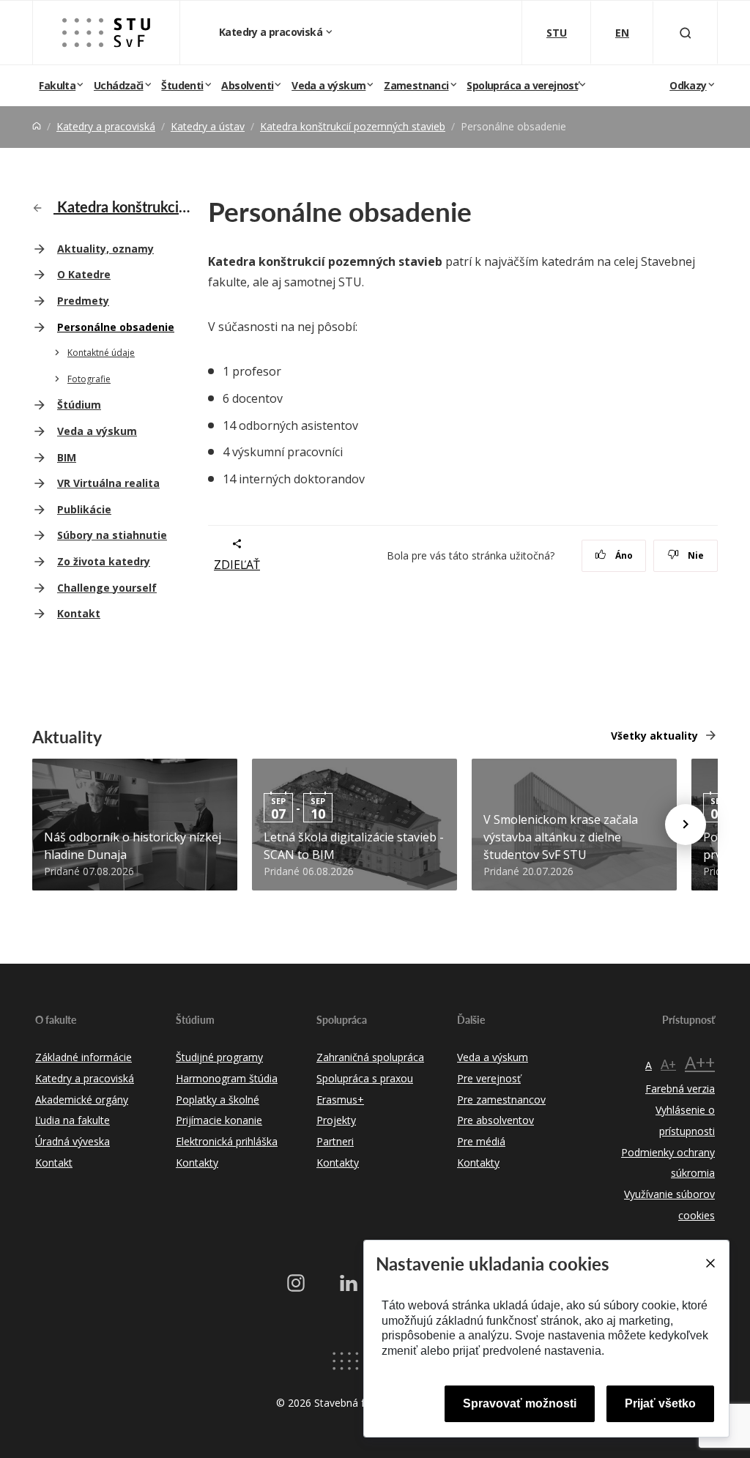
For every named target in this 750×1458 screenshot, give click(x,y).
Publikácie (84, 509)
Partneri (335, 1141)
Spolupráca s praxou (364, 1078)
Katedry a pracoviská (271, 32)
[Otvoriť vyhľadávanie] (685, 32)
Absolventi (247, 85)
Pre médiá (481, 1141)
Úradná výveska (72, 1141)
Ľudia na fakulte (72, 1120)
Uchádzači (119, 85)
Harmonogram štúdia (227, 1078)
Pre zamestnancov (501, 1099)
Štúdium (79, 405)
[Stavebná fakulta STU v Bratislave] (106, 33)
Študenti (182, 85)
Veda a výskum (328, 85)
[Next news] (685, 824)
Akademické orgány (81, 1099)
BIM (66, 457)
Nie (695, 555)
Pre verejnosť (489, 1078)
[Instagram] (296, 1283)
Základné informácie (83, 1057)
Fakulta (57, 85)
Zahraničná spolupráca (370, 1057)
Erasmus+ (340, 1099)
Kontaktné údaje (101, 352)
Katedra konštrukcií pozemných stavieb (352, 126)
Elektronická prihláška (227, 1141)
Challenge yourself (107, 588)
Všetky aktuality (654, 736)
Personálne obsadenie (115, 327)
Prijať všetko (660, 1403)
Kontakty (197, 1162)
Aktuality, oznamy (105, 249)
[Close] (709, 1263)
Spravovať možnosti (519, 1403)
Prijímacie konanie (219, 1120)
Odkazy (687, 85)
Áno (623, 555)
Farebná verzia (680, 1089)
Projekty (336, 1120)
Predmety (83, 301)
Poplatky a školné (217, 1099)
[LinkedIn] (348, 1283)
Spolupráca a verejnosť (522, 85)
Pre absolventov (495, 1120)
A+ (668, 1064)
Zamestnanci (416, 85)
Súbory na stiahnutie (112, 535)
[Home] (36, 126)
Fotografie (89, 379)
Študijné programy (219, 1057)
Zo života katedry (103, 561)
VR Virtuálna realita (108, 483)
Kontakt (78, 613)
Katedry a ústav (208, 126)
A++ (700, 1062)
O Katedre (84, 274)
